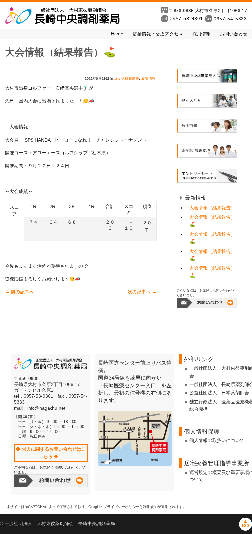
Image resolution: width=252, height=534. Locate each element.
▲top (245, 523)
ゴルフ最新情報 (126, 78)
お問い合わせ (233, 33)
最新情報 (148, 78)
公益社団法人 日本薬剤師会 (219, 392)
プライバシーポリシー (121, 507)
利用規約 (150, 507)
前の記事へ (19, 291)
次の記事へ (142, 291)
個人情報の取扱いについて (216, 440)
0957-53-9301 (186, 18)
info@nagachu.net (46, 408)
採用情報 (201, 33)
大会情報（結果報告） (212, 207)
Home (117, 33)
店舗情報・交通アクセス (158, 33)
